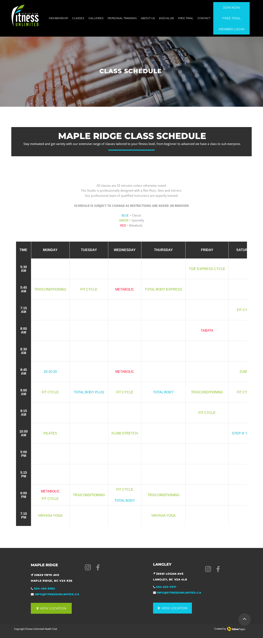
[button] (78, 18)
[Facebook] (98, 567)
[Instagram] (88, 567)
